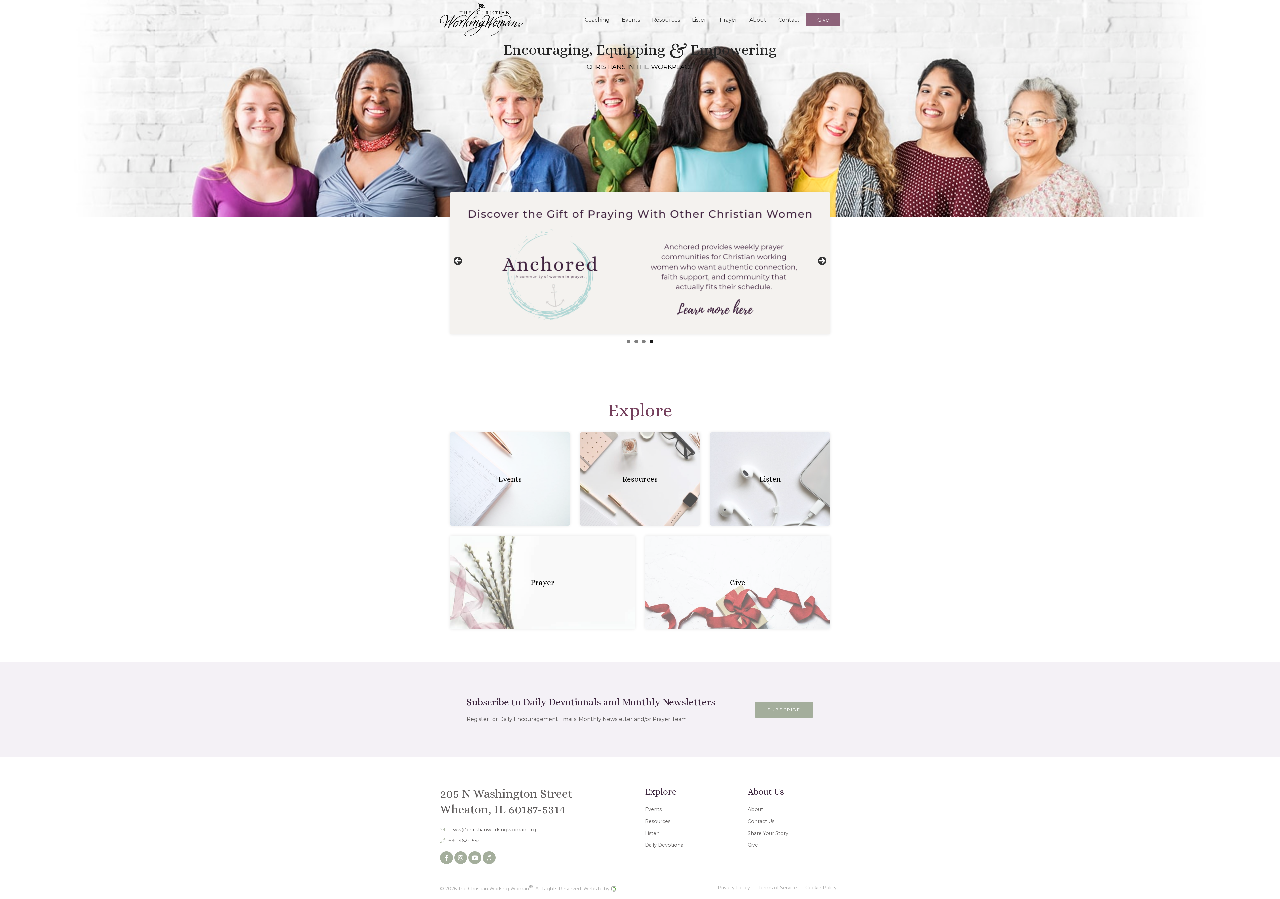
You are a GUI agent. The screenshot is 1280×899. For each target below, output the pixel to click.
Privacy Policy (734, 888)
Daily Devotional (665, 845)
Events (653, 809)
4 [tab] (651, 341)
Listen (652, 833)
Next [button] (822, 261)
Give (753, 845)
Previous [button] (458, 261)
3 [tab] (644, 341)
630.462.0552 (464, 841)
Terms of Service (777, 888)
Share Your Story (768, 833)
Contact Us (761, 821)
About (755, 809)
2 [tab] (636, 341)
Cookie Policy (821, 888)
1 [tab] (628, 341)
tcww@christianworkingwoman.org (492, 830)
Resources (657, 821)
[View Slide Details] (640, 263)
